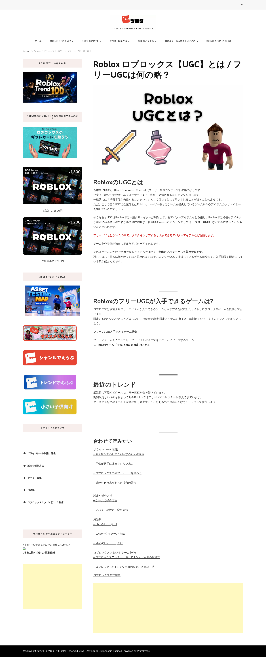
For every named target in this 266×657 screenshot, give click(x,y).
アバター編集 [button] (35, 478)
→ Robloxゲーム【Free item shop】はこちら (121, 345)
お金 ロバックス (146, 41)
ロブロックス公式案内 (107, 575)
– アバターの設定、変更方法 (110, 510)
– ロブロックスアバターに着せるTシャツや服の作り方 (126, 557)
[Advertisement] (168, 608)
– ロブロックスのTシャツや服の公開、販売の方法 (124, 567)
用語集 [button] (31, 490)
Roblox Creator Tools (218, 41)
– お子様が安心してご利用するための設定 (118, 454)
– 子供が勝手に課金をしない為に (113, 464)
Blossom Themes (112, 651)
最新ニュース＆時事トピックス (180, 41)
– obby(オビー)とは (105, 524)
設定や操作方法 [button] (36, 465)
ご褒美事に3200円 (52, 261)
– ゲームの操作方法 (105, 500)
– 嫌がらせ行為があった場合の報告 (114, 483)
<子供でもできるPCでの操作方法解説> (46, 545)
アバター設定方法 (118, 41)
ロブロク (50, 651)
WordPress (143, 651)
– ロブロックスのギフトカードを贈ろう (117, 473)
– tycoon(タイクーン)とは (109, 533)
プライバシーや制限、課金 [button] (42, 453)
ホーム (38, 41)
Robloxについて (90, 41)
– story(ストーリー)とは (108, 543)
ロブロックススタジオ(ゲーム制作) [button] (46, 502)
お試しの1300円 (53, 211)
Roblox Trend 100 (60, 41)
